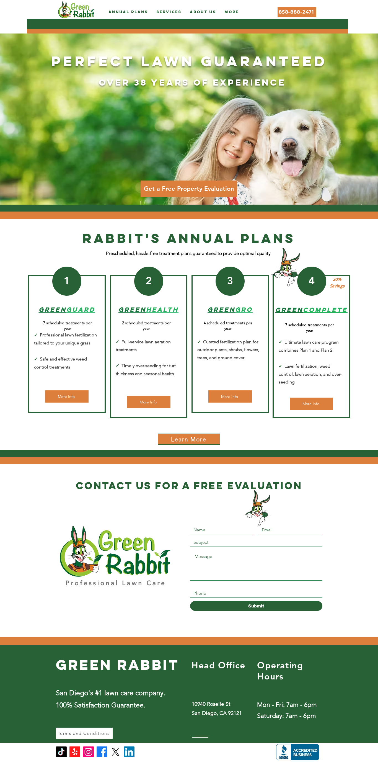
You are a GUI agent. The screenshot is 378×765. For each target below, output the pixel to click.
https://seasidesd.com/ (110, 597)
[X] (115, 751)
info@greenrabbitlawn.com (218, 761)
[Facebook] (102, 751)
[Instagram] (88, 751)
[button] (128, 12)
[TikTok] (61, 751)
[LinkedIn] (129, 751)
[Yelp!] (74, 751)
